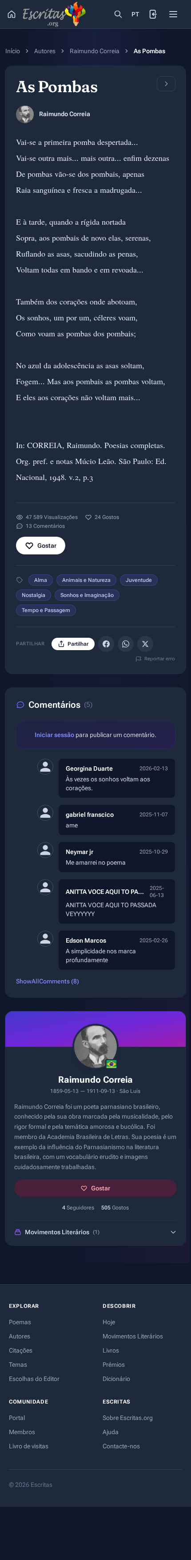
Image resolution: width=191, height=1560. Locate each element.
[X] (145, 644)
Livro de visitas (28, 1446)
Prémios (114, 1364)
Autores (45, 51)
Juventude (139, 580)
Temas (18, 1364)
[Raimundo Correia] (25, 114)
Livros (111, 1350)
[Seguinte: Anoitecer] (166, 84)
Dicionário (116, 1378)
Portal (17, 1417)
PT (135, 14)
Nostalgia (33, 595)
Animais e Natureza (86, 580)
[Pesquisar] (118, 14)
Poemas (20, 1322)
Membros (22, 1431)
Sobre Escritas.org (128, 1417)
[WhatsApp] (126, 644)
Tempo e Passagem (46, 610)
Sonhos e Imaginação (87, 595)
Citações (20, 1350)
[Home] (12, 14)
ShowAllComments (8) (47, 981)
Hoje (109, 1322)
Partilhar (78, 644)
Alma (40, 580)
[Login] (154, 14)
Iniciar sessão (54, 734)
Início (12, 51)
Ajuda (111, 1431)
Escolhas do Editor (34, 1378)
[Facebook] (106, 644)
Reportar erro (159, 659)
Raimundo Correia (94, 51)
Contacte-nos (121, 1446)
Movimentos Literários (133, 1336)
